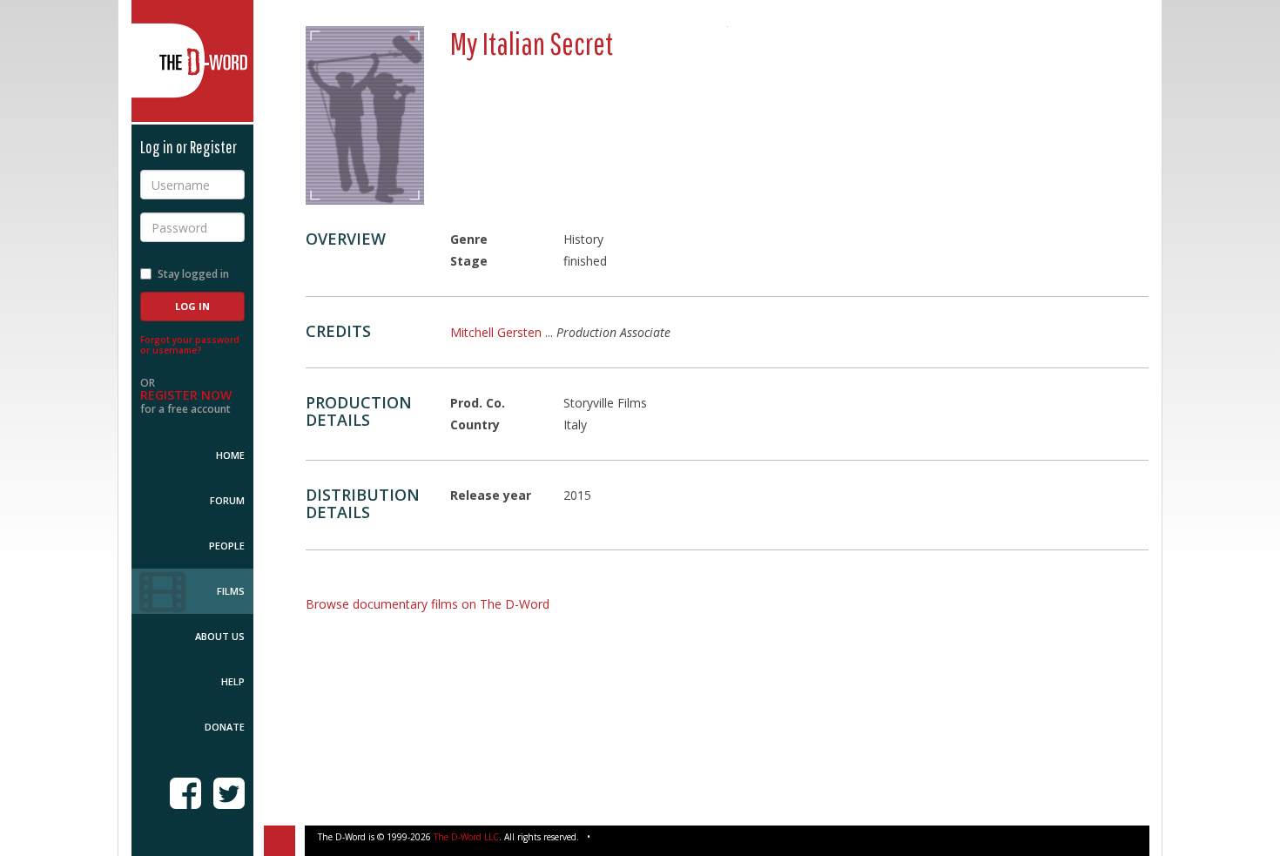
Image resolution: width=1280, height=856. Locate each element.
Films (231, 590)
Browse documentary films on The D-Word (427, 604)
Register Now (186, 395)
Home (230, 455)
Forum (227, 500)
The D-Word (192, 61)
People (227, 545)
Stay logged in (193, 273)
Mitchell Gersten (496, 332)
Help (233, 681)
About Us (220, 636)
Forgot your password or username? (189, 345)
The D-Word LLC (466, 837)
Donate (225, 726)
